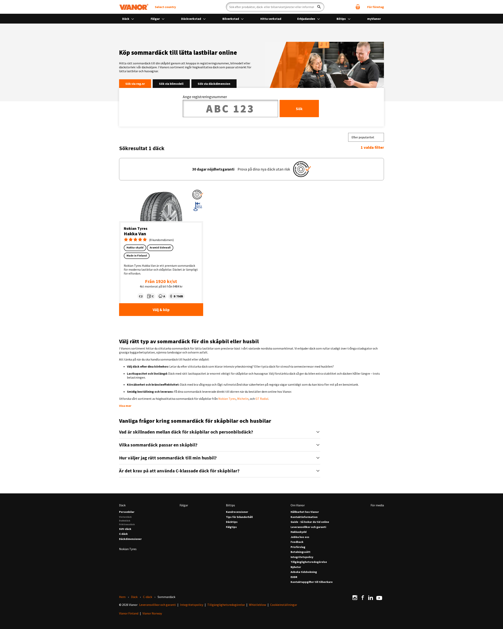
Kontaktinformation (304, 517)
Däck (126, 19)
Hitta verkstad (270, 19)
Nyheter (296, 567)
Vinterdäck (125, 516)
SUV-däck (125, 529)
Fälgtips (231, 527)
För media (377, 505)
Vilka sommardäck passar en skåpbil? (158, 445)
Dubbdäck (124, 520)
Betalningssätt (300, 552)
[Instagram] (354, 597)
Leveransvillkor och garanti (308, 527)
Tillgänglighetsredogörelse (309, 562)
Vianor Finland (128, 613)
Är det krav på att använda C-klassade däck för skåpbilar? (179, 471)
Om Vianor (298, 505)
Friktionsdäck (127, 524)
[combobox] (366, 137)
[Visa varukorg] (358, 7)
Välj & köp (161, 309)
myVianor (374, 19)
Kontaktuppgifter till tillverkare (312, 582)
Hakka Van (135, 234)
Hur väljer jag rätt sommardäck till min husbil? (168, 458)
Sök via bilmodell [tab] (171, 84)
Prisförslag (298, 547)
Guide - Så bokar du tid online (310, 522)
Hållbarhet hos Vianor (305, 512)
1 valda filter (372, 147)
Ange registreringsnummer (205, 96)
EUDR (294, 577)
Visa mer (125, 406)
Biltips (341, 19)
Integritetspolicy (302, 557)
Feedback (297, 542)
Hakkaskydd (299, 532)
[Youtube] (379, 597)
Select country (165, 7)
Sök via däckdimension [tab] (214, 84)
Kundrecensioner (237, 512)
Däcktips (232, 522)
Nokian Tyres (135, 228)
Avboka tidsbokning (304, 572)
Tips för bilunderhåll (239, 517)
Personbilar (126, 512)
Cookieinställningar (283, 605)
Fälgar (155, 19)
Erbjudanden (306, 19)
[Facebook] (362, 597)
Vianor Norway (152, 613)
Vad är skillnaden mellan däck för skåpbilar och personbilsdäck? (186, 432)
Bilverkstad (231, 19)
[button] (197, 194)
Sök (299, 108)
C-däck (123, 534)
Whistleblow (257, 605)
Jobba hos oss (300, 537)
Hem (122, 597)
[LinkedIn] (370, 597)
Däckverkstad (191, 19)
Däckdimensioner (130, 539)
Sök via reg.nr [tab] (135, 84)
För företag (375, 7)
